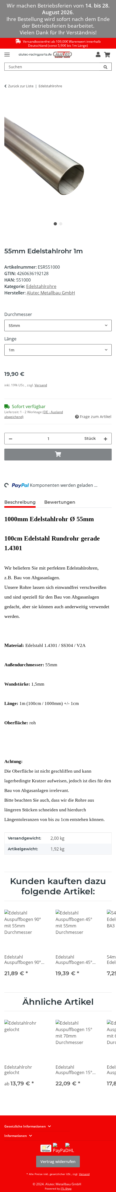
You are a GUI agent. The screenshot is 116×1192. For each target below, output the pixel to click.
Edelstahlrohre (41, 286)
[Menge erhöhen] (105, 438)
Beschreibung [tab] (20, 502)
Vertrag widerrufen (58, 1161)
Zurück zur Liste (20, 86)
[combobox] (58, 325)
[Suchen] (106, 67)
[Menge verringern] (10, 438)
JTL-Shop (66, 1188)
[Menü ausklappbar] (7, 52)
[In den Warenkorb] (8, 103)
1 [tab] (55, 223)
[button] (98, 54)
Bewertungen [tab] (59, 502)
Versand (41, 385)
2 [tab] (60, 223)
